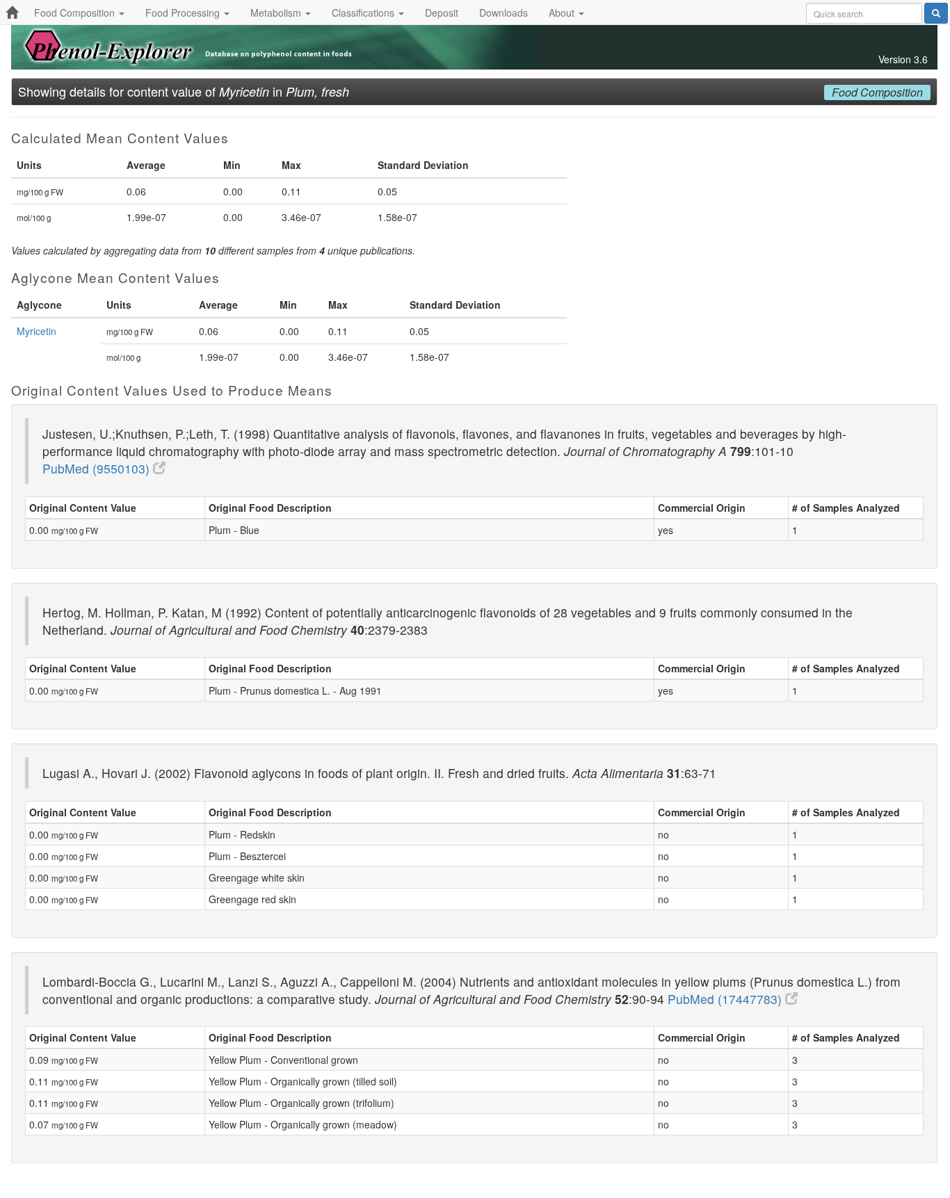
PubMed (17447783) (726, 998)
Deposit (441, 12)
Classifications (364, 12)
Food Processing (184, 12)
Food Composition (76, 12)
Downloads (503, 12)
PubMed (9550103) (97, 468)
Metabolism (277, 12)
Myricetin (36, 331)
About (563, 12)
